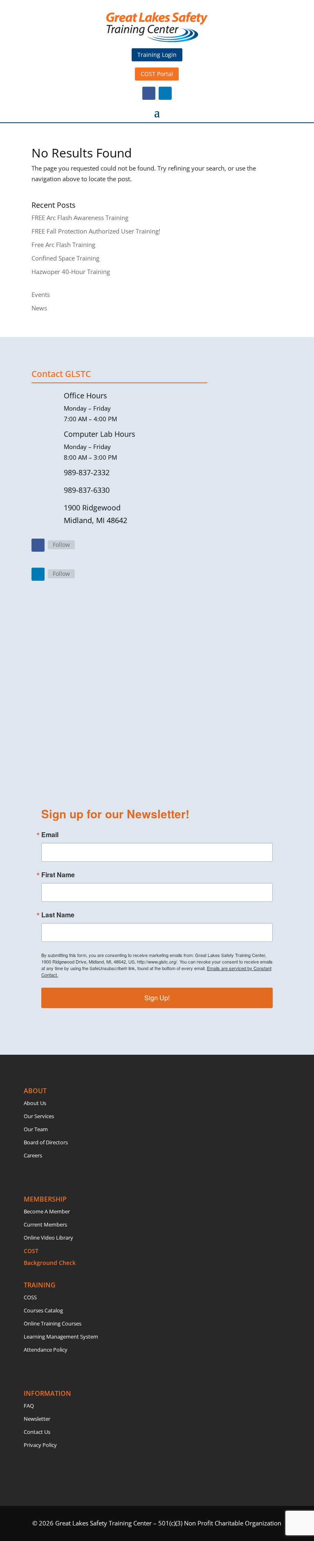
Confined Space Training (65, 258)
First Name (58, 875)
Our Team (36, 1129)
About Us (35, 1103)
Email (49, 834)
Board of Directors (46, 1142)
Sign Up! (157, 997)
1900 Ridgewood (92, 507)
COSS (30, 1297)
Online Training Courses (52, 1323)
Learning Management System (61, 1336)
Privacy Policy (40, 1445)
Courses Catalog (43, 1310)
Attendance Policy (45, 1349)
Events (40, 294)
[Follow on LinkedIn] (165, 93)
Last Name (57, 915)
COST (31, 1251)
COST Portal (157, 74)
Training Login (157, 54)
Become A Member (47, 1211)
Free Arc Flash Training (63, 244)
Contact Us (37, 1431)
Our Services (39, 1116)
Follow (61, 544)
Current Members (45, 1224)
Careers (33, 1155)
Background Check (50, 1263)
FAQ (29, 1405)
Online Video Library (48, 1237)
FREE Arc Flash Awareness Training (79, 217)
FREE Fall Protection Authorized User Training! (95, 231)
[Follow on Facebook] (148, 93)
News (39, 308)
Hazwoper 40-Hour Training (70, 271)
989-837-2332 (87, 472)
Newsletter (37, 1418)
